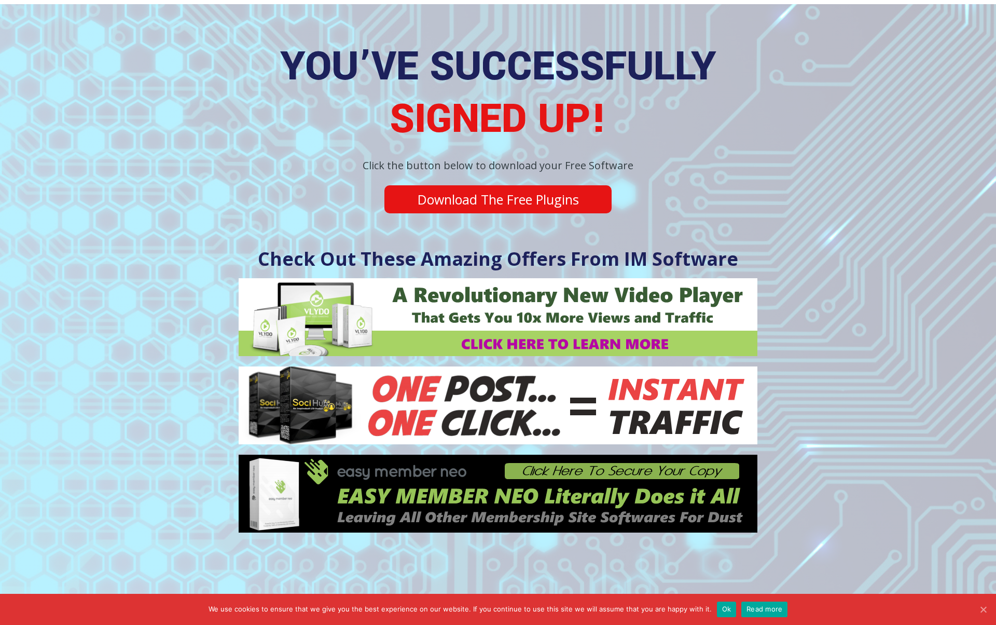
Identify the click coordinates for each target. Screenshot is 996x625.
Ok (726, 609)
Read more (764, 609)
